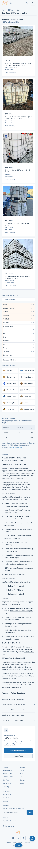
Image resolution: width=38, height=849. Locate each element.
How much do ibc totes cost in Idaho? (14, 704)
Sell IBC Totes (12, 676)
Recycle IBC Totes (27, 676)
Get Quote (6, 798)
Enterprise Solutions (17, 750)
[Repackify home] (5, 3)
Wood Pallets (7, 770)
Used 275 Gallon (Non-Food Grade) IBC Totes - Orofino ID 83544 (18, 117)
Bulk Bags (6, 787)
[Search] (11, 3)
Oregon (27, 489)
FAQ (21, 777)
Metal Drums (7, 783)
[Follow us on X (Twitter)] (18, 838)
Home (3, 10)
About (22, 770)
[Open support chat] (32, 838)
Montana (18, 487)
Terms (14, 842)
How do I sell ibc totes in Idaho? (12, 720)
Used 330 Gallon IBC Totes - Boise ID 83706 (17, 171)
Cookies (20, 842)
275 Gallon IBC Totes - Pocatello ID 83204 (17, 224)
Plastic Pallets (7, 773)
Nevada (4, 489)
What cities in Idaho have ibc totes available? (17, 710)
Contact (22, 780)
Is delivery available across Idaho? (13, 715)
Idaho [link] (18, 10)
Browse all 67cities (9, 360)
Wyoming (25, 487)
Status (22, 783)
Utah (9, 489)
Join (30, 812)
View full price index (15, 447)
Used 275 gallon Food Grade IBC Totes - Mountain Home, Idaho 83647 (18, 64)
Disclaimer (27, 842)
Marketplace (7, 794)
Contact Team (18, 756)
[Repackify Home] (18, 832)
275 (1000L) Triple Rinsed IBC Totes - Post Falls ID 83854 (17, 277)
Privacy (9, 842)
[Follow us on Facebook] (23, 838)
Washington (16, 489)
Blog (21, 773)
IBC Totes (11, 10)
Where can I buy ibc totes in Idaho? (14, 699)
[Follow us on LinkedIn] (13, 838)
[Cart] (27, 3)
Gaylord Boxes (8, 777)
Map (19, 845)
